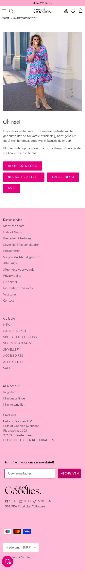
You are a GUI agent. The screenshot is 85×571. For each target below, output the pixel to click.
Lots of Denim (63, 177)
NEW (6, 325)
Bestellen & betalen (17, 238)
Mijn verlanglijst (14, 405)
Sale (11, 188)
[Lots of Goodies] (42, 11)
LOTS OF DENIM (14, 331)
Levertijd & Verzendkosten (21, 245)
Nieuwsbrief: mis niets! (18, 288)
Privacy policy (12, 276)
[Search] (13, 11)
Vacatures (10, 294)
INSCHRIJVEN (69, 473)
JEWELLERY (11, 350)
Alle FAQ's (10, 263)
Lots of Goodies (21, 557)
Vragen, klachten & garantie (21, 257)
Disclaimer (10, 282)
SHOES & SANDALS (17, 343)
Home (5, 18)
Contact (8, 301)
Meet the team (13, 226)
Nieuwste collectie (23, 177)
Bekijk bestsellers (22, 166)
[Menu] (4, 11)
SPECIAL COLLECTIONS (20, 337)
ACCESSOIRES (13, 356)
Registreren (11, 392)
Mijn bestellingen (14, 398)
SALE (7, 368)
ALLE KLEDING (14, 362)
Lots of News (12, 232)
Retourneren (11, 251)
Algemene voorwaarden (19, 270)
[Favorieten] (73, 11)
